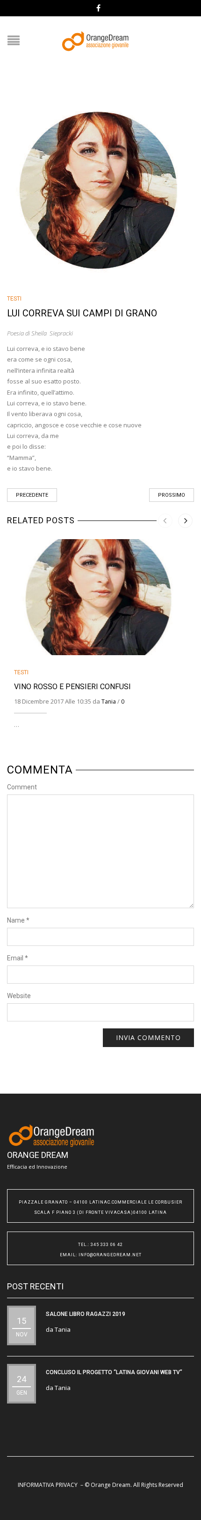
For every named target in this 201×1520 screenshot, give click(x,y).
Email (17, 958)
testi (14, 298)
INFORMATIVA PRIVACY (48, 1485)
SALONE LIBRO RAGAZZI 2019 (85, 1314)
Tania (108, 701)
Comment (22, 787)
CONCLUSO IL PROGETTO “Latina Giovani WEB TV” (114, 1372)
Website (19, 996)
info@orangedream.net (110, 1255)
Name (18, 920)
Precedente (32, 495)
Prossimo (171, 495)
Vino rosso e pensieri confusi (72, 686)
